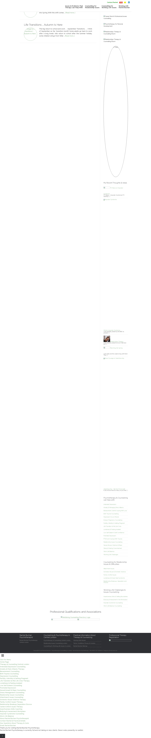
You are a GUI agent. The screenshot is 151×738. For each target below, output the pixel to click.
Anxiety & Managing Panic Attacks (114, 507)
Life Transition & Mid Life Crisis (112, 526)
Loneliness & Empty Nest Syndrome (114, 578)
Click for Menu (5, 660)
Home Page (4, 662)
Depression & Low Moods (111, 517)
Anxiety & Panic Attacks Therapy (12, 669)
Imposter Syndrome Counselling (113, 603)
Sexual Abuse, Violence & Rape (113, 545)
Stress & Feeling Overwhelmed (113, 548)
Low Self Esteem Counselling (11, 685)
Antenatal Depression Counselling (12, 667)
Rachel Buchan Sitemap (80, 646)
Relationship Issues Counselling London (55, 643)
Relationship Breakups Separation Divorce (16, 704)
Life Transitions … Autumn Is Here (43, 24)
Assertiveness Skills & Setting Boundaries (116, 596)
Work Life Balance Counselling (113, 606)
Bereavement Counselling (9, 671)
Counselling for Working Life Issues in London (57, 646)
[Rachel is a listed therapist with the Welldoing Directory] (75, 617)
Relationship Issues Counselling (113, 542)
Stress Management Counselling (12, 692)
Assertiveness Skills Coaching (11, 709)
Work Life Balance (109, 551)
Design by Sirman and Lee (110, 650)
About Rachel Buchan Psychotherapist (14, 718)
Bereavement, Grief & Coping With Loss (115, 510)
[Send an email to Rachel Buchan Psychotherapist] (125, 2)
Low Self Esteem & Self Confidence (114, 532)
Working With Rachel (79, 640)
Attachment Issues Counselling (11, 697)
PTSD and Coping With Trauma (113, 539)
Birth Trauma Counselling (111, 514)
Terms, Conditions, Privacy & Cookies (84, 643)
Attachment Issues (109, 568)
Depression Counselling (9, 676)
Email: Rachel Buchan (8, 725)
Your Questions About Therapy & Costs (14, 723)
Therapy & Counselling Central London (14, 664)
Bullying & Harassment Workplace (13, 711)
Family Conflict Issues (110, 575)
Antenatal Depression (110, 504)
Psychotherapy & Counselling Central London (57, 640)
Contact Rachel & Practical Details (12, 721)
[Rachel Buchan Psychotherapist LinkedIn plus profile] (129, 2)
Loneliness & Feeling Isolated (112, 529)
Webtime (100, 650)
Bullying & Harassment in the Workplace (115, 599)
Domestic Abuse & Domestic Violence (115, 572)
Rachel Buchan (32, 7)
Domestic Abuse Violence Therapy (13, 700)
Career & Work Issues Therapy (11, 707)
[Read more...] (70, 13)
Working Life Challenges (111, 554)
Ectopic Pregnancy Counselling (113, 520)
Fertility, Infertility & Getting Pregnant (114, 523)
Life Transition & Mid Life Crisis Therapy (15, 681)
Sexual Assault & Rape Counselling (13, 690)
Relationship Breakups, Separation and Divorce (115, 581)
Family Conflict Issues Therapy (11, 702)
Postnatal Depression (110, 536)
